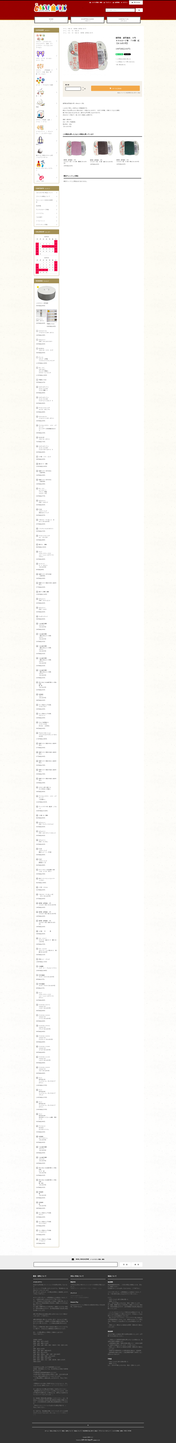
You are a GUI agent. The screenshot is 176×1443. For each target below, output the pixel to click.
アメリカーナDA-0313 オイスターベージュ (44, 1127)
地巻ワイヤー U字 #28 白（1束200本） (45, 471)
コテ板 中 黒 (45, 931)
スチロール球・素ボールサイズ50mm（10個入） (45, 788)
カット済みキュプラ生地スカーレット (45, 714)
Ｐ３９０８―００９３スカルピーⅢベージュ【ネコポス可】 (45, 1017)
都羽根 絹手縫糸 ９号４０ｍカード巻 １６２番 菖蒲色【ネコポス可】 (75, 161)
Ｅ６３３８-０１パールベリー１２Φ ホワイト (46, 417)
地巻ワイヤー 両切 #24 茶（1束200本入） (47, 583)
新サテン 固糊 (43, 544)
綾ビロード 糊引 (43, 463)
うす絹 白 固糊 (43, 815)
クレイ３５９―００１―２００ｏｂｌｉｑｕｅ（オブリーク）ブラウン (46, 554)
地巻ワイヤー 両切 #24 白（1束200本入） (47, 744)
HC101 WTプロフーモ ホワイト (44, 438)
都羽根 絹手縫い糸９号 (80, 28)
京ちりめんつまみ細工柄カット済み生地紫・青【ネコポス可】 (47, 685)
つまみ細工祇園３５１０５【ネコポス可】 (43, 1159)
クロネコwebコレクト (76, 1295)
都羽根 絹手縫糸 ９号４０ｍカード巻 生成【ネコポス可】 (47, 922)
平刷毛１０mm (42, 379)
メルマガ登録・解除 (117, 1431)
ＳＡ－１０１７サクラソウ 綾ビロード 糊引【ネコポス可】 (47, 940)
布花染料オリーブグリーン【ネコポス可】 (43, 1138)
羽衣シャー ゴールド (44, 959)
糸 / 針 (71, 30)
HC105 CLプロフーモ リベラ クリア (46, 349)
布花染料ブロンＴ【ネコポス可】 (43, 696)
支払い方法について (55, 1431)
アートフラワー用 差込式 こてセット (47, 807)
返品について (121, 92)
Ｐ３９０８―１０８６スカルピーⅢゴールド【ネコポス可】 (45, 1048)
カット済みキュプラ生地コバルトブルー (45, 705)
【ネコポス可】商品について (59, 1385)
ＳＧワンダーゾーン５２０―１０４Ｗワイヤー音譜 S (44, 388)
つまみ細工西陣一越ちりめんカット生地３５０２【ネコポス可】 (45, 648)
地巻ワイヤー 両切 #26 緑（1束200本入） (47, 770)
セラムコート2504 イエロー (43, 608)
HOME (51, 20)
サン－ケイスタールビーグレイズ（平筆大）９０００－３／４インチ (45, 370)
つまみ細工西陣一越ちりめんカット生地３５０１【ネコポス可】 (45, 636)
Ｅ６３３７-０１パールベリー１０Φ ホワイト (46, 331)
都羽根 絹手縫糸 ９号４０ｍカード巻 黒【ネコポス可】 (47, 912)
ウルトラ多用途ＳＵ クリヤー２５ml (44, 723)
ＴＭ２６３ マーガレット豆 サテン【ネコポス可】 (46, 895)
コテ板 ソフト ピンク (45, 456)
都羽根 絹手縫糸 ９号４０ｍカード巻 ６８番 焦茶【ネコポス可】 (101, 160)
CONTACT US (123, 20)
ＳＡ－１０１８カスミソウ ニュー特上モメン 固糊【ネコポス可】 (47, 950)
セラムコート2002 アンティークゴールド (46, 823)
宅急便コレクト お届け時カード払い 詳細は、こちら (86, 1288)
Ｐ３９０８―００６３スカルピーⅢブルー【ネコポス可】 (44, 1069)
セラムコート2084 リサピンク (43, 501)
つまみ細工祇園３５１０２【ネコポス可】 (43, 625)
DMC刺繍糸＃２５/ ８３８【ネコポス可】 (47, 976)
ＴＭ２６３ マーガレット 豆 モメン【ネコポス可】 (47, 520)
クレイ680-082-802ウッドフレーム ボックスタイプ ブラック (47, 1092)
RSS (125, 1431)
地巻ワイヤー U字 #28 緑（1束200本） (45, 575)
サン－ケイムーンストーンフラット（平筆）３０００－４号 (43, 491)
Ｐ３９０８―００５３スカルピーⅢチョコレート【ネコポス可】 (46, 1037)
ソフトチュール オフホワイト (46, 528)
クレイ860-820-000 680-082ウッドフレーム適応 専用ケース (47, 1116)
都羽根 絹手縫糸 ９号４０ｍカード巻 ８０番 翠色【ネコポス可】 (128, 160)
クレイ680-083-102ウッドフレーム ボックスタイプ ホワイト (47, 1104)
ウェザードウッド (43, 616)
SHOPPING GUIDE (87, 20)
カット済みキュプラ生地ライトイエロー (45, 1222)
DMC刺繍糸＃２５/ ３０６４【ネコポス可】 (47, 984)
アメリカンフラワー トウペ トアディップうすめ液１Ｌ (47, 798)
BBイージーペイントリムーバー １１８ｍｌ (47, 879)
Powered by (78, 1440)
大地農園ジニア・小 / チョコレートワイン (48, 967)
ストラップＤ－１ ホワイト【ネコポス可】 (43, 565)
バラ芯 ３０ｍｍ (43, 887)
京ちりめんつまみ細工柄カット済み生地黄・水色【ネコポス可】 (47, 1182)
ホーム (65, 28)
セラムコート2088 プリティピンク (44, 599)
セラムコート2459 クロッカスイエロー (45, 340)
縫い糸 (70, 28)
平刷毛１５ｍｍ (50, 323)
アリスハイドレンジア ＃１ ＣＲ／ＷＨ (44, 536)
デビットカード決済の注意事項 (79, 1297)
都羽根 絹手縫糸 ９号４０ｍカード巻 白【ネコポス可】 (47, 904)
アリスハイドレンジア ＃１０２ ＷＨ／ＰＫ (44, 408)
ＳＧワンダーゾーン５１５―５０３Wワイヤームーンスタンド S (46, 399)
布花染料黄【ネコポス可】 (43, 1193)
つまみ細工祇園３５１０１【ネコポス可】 (43, 1148)
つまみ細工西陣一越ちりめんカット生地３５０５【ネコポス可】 (45, 673)
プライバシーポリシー (105, 1431)
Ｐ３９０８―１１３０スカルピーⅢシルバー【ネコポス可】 (45, 1058)
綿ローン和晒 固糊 (44, 591)
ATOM (129, 1431)
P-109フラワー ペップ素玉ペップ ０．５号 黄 (45, 850)
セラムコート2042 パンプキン (43, 840)
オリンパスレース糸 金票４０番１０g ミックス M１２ (47, 870)
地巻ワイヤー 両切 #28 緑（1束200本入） (47, 779)
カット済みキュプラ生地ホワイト (45, 1213)
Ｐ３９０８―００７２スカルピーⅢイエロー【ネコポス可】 (45, 1006)
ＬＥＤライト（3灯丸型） (42, 303)
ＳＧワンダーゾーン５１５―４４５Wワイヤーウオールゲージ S (46, 448)
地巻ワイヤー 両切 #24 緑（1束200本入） (47, 753)
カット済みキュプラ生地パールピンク (45, 1240)
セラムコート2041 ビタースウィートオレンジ (47, 832)
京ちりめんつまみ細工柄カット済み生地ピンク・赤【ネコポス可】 (47, 1170)
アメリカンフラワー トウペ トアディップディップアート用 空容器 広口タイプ (47, 428)
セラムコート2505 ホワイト (40, 319)
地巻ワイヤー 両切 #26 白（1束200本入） (47, 761)
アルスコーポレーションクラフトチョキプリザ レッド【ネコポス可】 (48, 734)
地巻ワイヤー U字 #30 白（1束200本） (45, 480)
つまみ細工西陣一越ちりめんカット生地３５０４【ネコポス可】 (45, 661)
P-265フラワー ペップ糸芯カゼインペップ (44, 511)
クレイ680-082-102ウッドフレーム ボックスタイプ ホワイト (47, 1080)
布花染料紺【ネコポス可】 (43, 1204)
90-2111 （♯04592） (44, 726)
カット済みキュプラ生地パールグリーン (45, 1231)
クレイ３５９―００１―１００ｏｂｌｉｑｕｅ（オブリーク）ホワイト (46, 995)
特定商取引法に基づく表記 (133, 92)
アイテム (137, 2)
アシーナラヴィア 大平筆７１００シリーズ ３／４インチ (47, 359)
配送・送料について (67, 1431)
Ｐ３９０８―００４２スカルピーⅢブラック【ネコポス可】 (45, 1027)
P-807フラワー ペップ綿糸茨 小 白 (43, 861)
